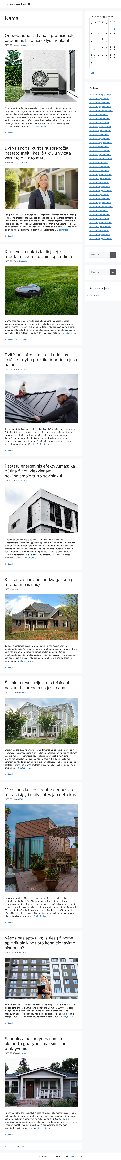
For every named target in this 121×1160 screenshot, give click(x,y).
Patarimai (17, 339)
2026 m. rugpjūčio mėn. (100, 95)
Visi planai (94, 295)
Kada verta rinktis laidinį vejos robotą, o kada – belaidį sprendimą (38, 254)
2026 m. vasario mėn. (99, 118)
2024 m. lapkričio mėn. (100, 178)
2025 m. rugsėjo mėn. (99, 138)
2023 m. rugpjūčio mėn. (100, 238)
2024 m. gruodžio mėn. (100, 174)
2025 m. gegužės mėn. (100, 154)
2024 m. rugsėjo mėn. (99, 186)
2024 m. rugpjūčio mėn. (100, 190)
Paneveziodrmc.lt (17, 4)
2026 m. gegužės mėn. (100, 106)
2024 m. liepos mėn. (99, 194)
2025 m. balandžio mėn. (100, 158)
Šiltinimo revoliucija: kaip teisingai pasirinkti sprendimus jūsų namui (37, 685)
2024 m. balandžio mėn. (101, 206)
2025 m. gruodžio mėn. (100, 126)
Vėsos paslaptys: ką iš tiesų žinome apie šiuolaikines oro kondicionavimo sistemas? (40, 942)
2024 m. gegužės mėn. (100, 202)
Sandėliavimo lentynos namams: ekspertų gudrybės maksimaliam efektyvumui (36, 1043)
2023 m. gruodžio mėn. (100, 222)
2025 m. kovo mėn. (98, 162)
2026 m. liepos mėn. (99, 98)
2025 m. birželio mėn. (99, 150)
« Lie (91, 73)
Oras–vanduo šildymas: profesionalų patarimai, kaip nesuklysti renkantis (40, 38)
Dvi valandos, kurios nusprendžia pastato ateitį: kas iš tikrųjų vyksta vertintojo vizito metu (38, 153)
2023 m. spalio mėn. (99, 230)
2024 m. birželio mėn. (99, 198)
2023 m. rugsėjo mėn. (99, 234)
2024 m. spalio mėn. (99, 182)
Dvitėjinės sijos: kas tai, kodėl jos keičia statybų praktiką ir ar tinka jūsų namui (41, 359)
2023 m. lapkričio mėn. (100, 226)
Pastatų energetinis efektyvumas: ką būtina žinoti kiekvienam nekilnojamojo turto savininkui (40, 471)
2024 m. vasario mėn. (99, 214)
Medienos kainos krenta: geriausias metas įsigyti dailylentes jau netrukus (40, 792)
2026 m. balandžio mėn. (101, 110)
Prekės (24, 339)
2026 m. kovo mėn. (98, 114)
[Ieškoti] (113, 255)
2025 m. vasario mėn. (99, 166)
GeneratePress (76, 1156)
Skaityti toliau (39, 126)
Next (20, 1146)
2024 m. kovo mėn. (98, 210)
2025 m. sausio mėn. (99, 170)
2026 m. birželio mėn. (99, 102)
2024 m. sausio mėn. (99, 218)
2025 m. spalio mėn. (99, 134)
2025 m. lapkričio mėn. (100, 130)
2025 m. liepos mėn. (99, 146)
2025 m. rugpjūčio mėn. (100, 142)
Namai (10, 133)
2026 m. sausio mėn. (99, 122)
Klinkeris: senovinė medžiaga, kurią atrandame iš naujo (38, 582)
